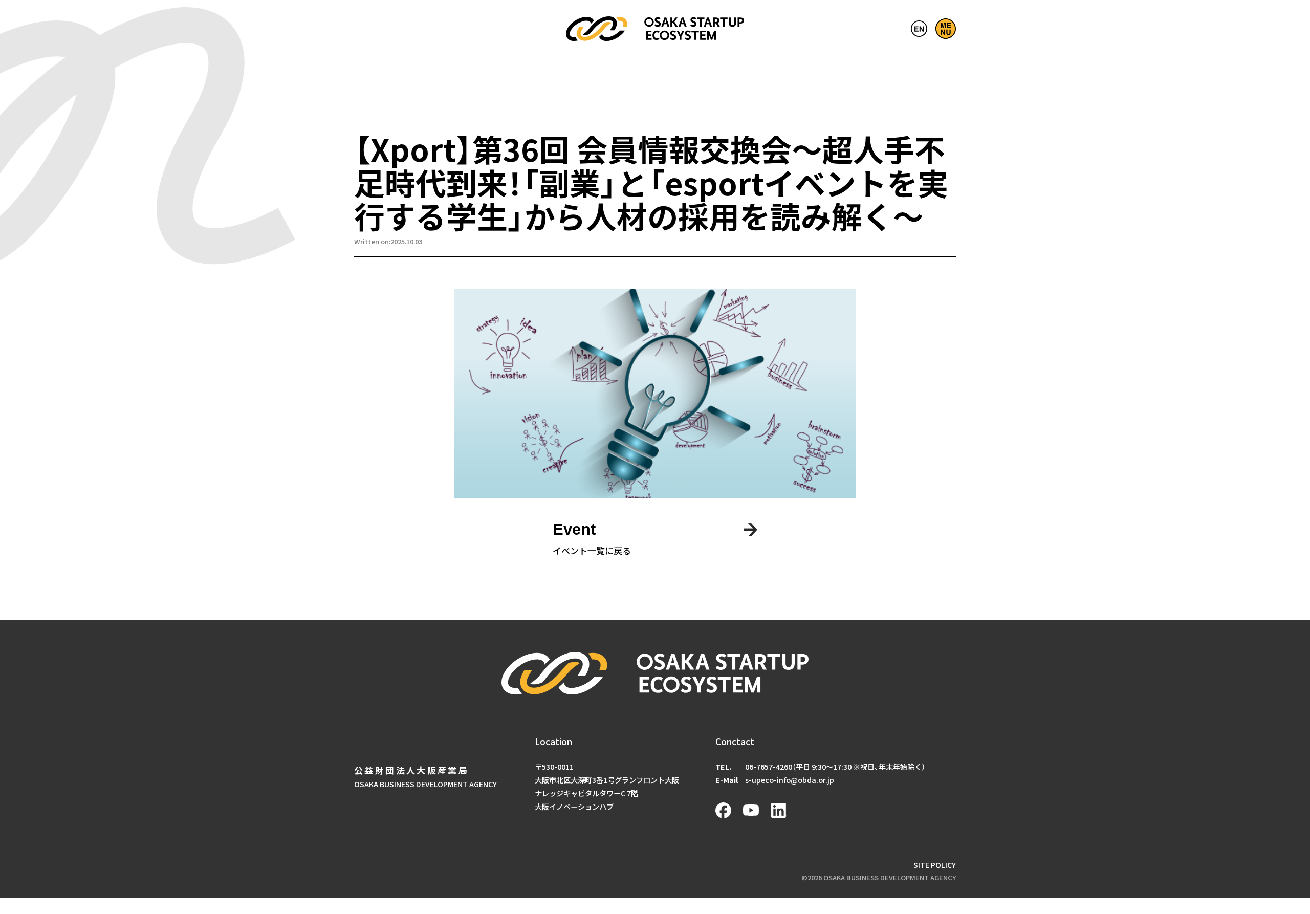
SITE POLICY (934, 864)
